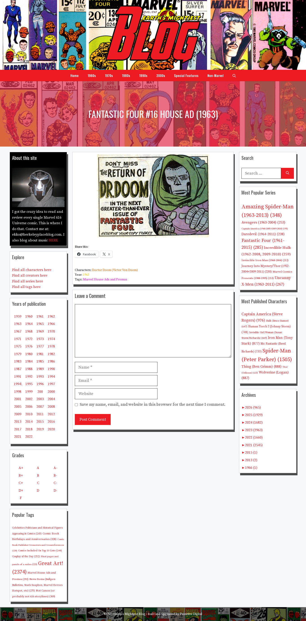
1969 (40, 331)
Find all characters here (31, 270)
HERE (53, 240)
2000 (51, 391)
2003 (40, 399)
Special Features (186, 75)
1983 (17, 361)
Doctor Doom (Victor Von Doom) (115, 270)
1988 (28, 369)
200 (40, 391)
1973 (40, 339)
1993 (40, 376)
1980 (28, 354)
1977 (40, 346)
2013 (17, 421)
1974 (51, 339)
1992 (28, 376)
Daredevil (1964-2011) (262, 234)
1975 (17, 346)
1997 (51, 384)
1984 (28, 361)
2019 (40, 429)
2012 (51, 414)
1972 (28, 339)
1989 (40, 369)
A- (55, 468)
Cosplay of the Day (26, 556)
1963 (86, 275)
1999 (28, 391)
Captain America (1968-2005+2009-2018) (264, 228)
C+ (21, 483)
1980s (126, 75)
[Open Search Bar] (234, 75)
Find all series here (27, 281)
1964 (28, 324)
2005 (17, 406)
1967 (17, 331)
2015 (40, 421)
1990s (143, 75)
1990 (51, 369)
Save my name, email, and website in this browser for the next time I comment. (152, 404)
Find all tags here (26, 287)
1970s (109, 75)
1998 (17, 391)
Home (74, 75)
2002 (28, 399)
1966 (51, 324)
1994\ (18, 384)
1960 (28, 316)
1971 (17, 339)
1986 (51, 361)
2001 (17, 399)
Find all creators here (29, 275)
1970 (51, 331)
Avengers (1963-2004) (263, 222)
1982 (51, 354)
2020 (51, 429)
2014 (28, 421)
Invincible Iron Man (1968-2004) (265, 260)
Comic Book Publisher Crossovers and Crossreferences (38, 545)
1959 (17, 316)
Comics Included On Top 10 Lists (40, 550)
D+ (21, 490)
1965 (40, 324)
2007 (40, 406)
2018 (28, 429)
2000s (160, 75)
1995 (28, 384)
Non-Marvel (215, 75)
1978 (51, 346)
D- (55, 490)
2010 (28, 414)
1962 (51, 316)
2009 (17, 414)
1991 (17, 376)
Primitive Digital (191, 614)
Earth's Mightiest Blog (129, 614)
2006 (28, 406)
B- (55, 475)
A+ (21, 468)
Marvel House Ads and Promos (105, 279)
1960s (92, 75)
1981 (40, 354)
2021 (17, 436)
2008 (51, 406)
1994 (51, 376)
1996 (40, 384)
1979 (17, 354)
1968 (28, 331)
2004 (51, 399)
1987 (17, 369)
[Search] (287, 173)
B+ (21, 475)
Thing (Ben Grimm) (261, 366)
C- (55, 483)
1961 (40, 316)
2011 (40, 414)
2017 (17, 429)
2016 (51, 421)
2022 (28, 436)
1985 (40, 361)
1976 (28, 346)
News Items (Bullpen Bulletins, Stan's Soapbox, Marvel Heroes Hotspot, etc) (37, 585)
